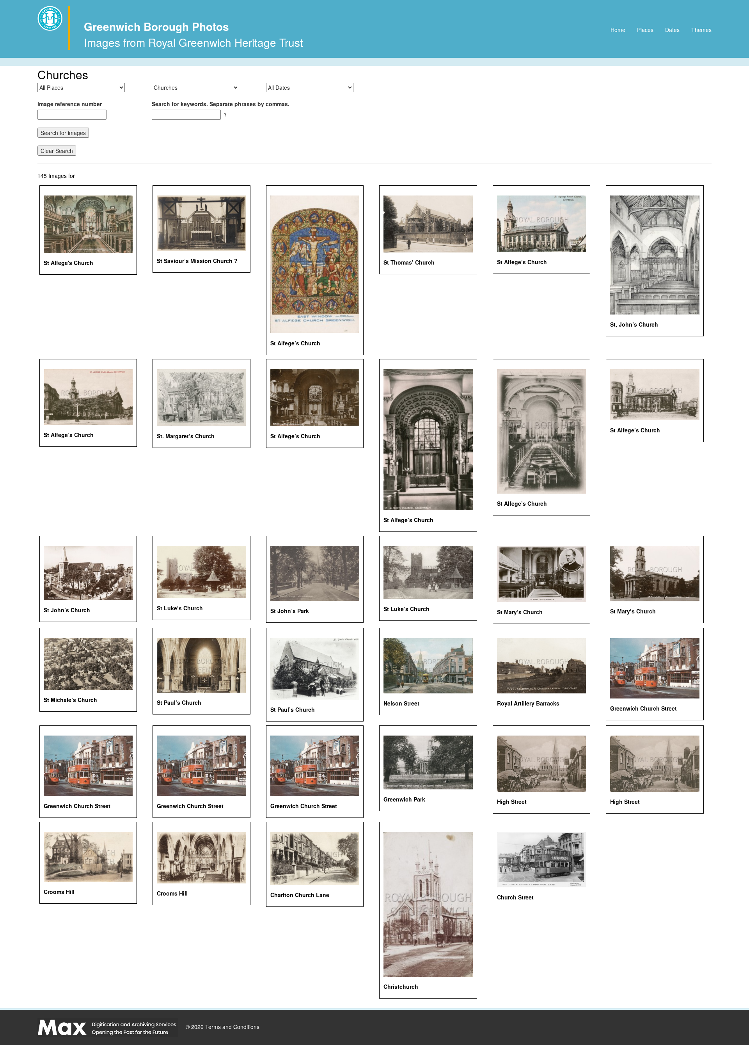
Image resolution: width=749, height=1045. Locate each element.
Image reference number (69, 104)
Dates (672, 30)
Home (618, 30)
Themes (701, 30)
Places (645, 30)
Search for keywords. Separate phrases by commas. (220, 104)
